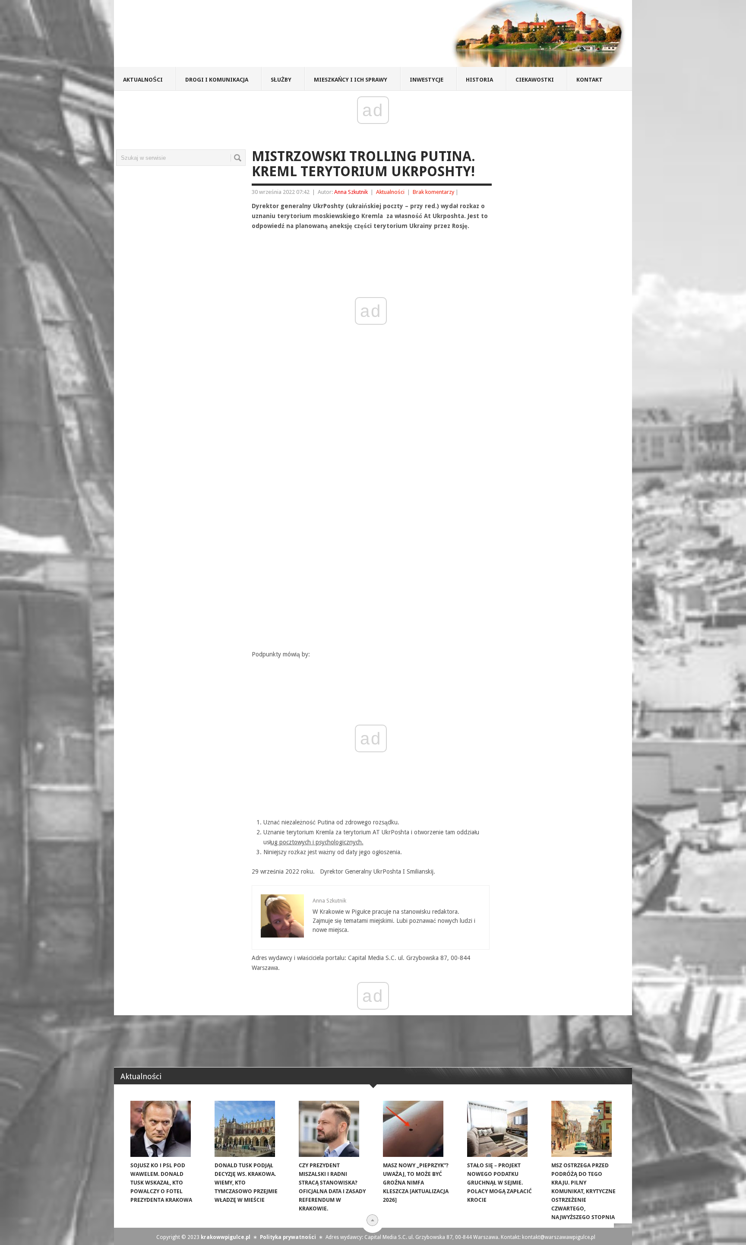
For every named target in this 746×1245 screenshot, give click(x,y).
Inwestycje (426, 79)
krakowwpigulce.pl (225, 1237)
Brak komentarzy (433, 192)
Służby (281, 79)
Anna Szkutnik (351, 192)
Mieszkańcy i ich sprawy (350, 79)
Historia (479, 79)
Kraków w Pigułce (241, 36)
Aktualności (143, 79)
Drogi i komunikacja (216, 79)
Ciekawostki (534, 79)
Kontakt (589, 79)
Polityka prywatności (288, 1237)
